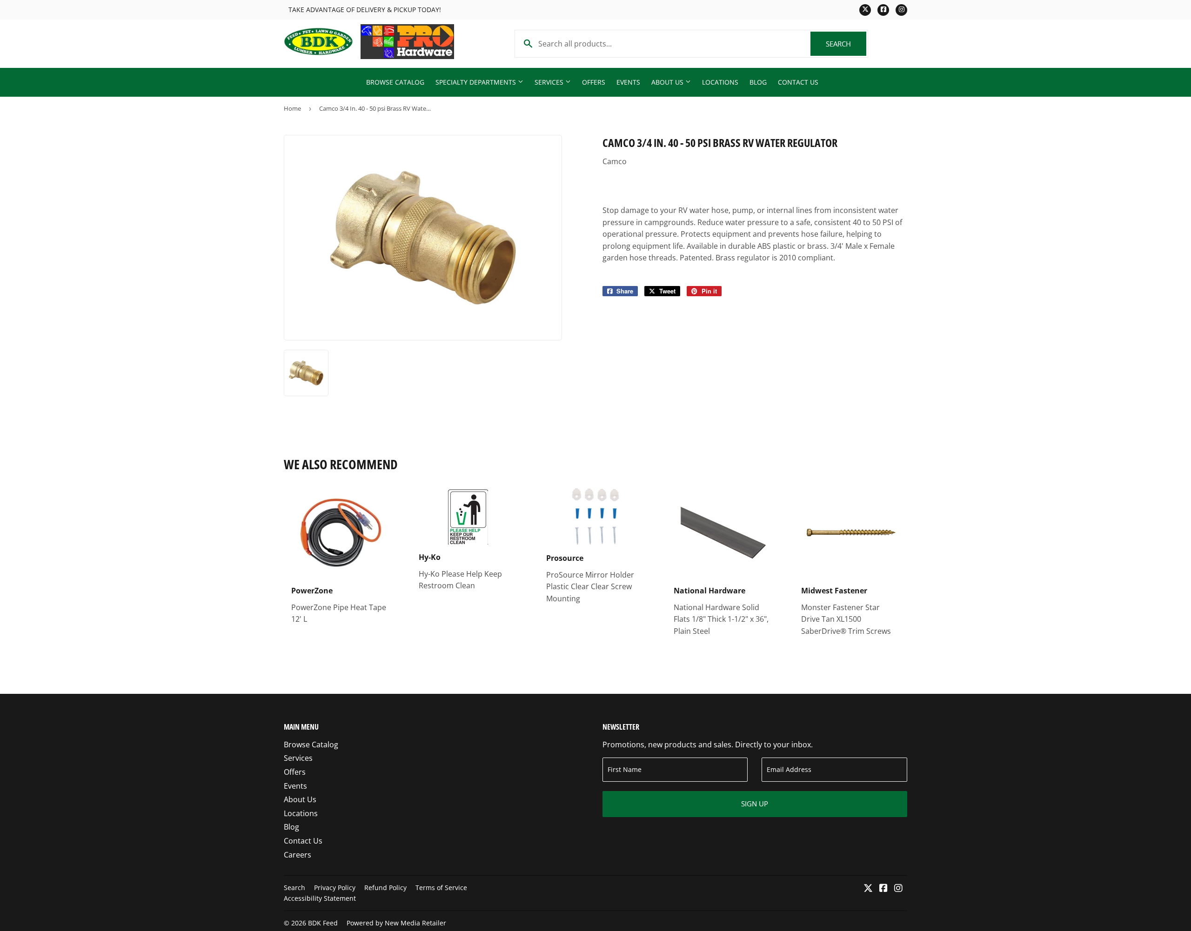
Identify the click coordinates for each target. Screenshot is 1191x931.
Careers (297, 855)
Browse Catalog (395, 82)
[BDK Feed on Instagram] (898, 889)
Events (628, 82)
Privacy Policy (334, 887)
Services (550, 82)
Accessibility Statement (320, 898)
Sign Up (754, 803)
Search (846, 43)
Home (292, 108)
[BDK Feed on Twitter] (868, 889)
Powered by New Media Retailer (396, 922)
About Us (668, 82)
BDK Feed (323, 922)
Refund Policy (385, 887)
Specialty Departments (476, 82)
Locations (720, 82)
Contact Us (798, 82)
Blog (758, 82)
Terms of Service (441, 887)
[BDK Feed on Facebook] (883, 889)
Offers (593, 82)
